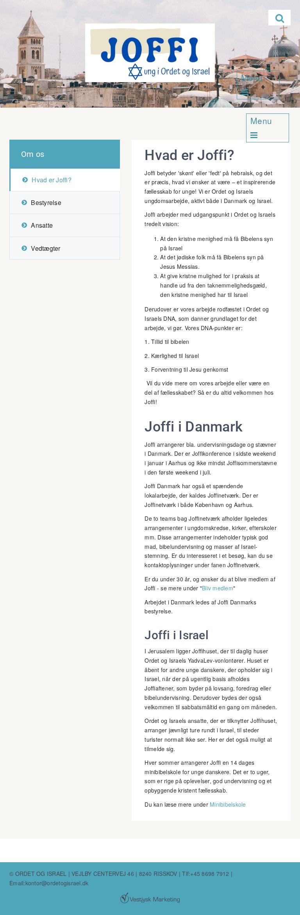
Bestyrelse (46, 202)
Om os (32, 154)
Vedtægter (45, 248)
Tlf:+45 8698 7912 (205, 873)
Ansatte (42, 225)
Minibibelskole (228, 804)
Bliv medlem (217, 588)
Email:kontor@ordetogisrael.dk (48, 883)
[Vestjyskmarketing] (150, 897)
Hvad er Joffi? (51, 179)
